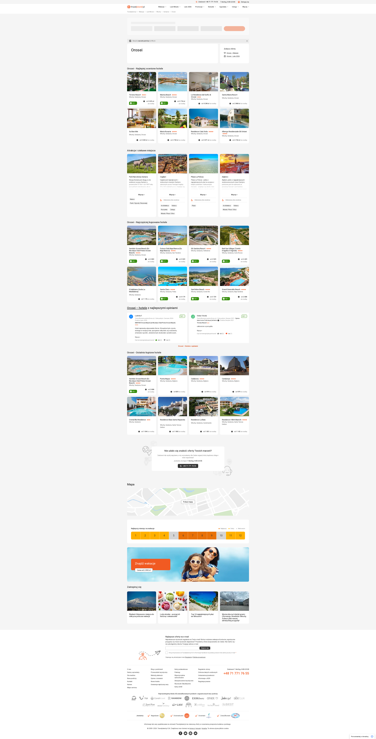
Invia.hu (204, 728)
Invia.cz (192, 728)
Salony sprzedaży (133, 672)
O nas (129, 669)
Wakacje (141, 12)
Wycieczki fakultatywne (182, 684)
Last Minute (150, 12)
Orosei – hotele (137, 308)
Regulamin (188, 657)
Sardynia (166, 12)
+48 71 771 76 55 (236, 673)
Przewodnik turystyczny (159, 672)
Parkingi (177, 672)
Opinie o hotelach (157, 678)
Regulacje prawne (204, 681)
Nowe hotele (155, 681)
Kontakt (129, 681)
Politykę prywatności (199, 657)
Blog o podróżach (157, 669)
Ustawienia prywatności (206, 675)
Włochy (158, 12)
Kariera (129, 684)
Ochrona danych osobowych (207, 672)
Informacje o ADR (204, 678)
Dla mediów (131, 675)
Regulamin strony (204, 669)
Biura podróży (132, 678)
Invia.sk (198, 728)
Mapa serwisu (132, 687)
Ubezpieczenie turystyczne (183, 681)
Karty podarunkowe (181, 669)
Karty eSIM (178, 687)
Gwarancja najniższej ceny (159, 684)
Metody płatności (157, 675)
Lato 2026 (187, 7)
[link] (175, 7)
